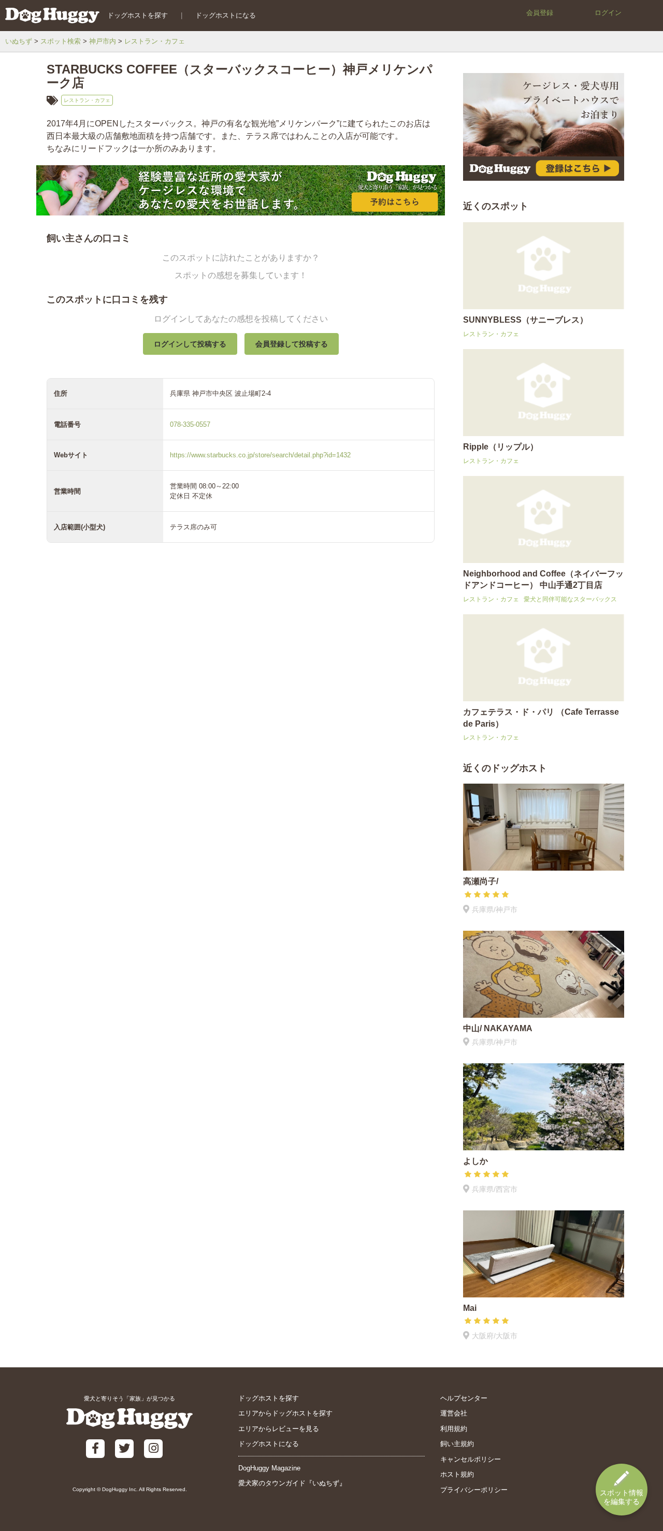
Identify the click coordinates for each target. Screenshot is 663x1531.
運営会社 (453, 1413)
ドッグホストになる (225, 15)
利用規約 (453, 1429)
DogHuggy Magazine (269, 1468)
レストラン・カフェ (154, 41)
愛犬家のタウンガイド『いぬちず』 (292, 1483)
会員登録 (539, 13)
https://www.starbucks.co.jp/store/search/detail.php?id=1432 (260, 455)
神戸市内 (102, 41)
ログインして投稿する (190, 344)
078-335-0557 (190, 424)
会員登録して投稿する (291, 344)
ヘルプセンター (463, 1398)
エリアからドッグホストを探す (285, 1413)
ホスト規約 (457, 1474)
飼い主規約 (457, 1444)
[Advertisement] (240, 793)
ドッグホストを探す (137, 15)
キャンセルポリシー (470, 1459)
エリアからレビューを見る (278, 1429)
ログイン (608, 13)
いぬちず (18, 41)
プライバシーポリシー (474, 1490)
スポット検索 (60, 41)
